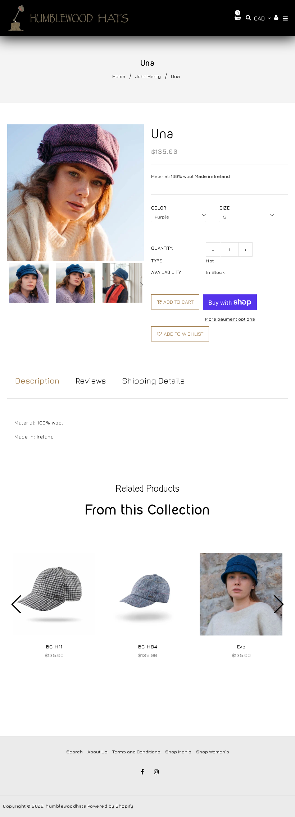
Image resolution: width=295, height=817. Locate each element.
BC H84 (148, 646)
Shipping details (153, 380)
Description (37, 380)
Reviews (91, 380)
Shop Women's (212, 751)
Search (74, 751)
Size (224, 208)
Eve (241, 646)
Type (156, 260)
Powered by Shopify (110, 806)
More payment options (230, 319)
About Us (97, 751)
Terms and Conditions (136, 751)
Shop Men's (178, 751)
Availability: (166, 272)
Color (158, 208)
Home (118, 76)
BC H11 (54, 646)
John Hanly (148, 76)
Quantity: (162, 248)
